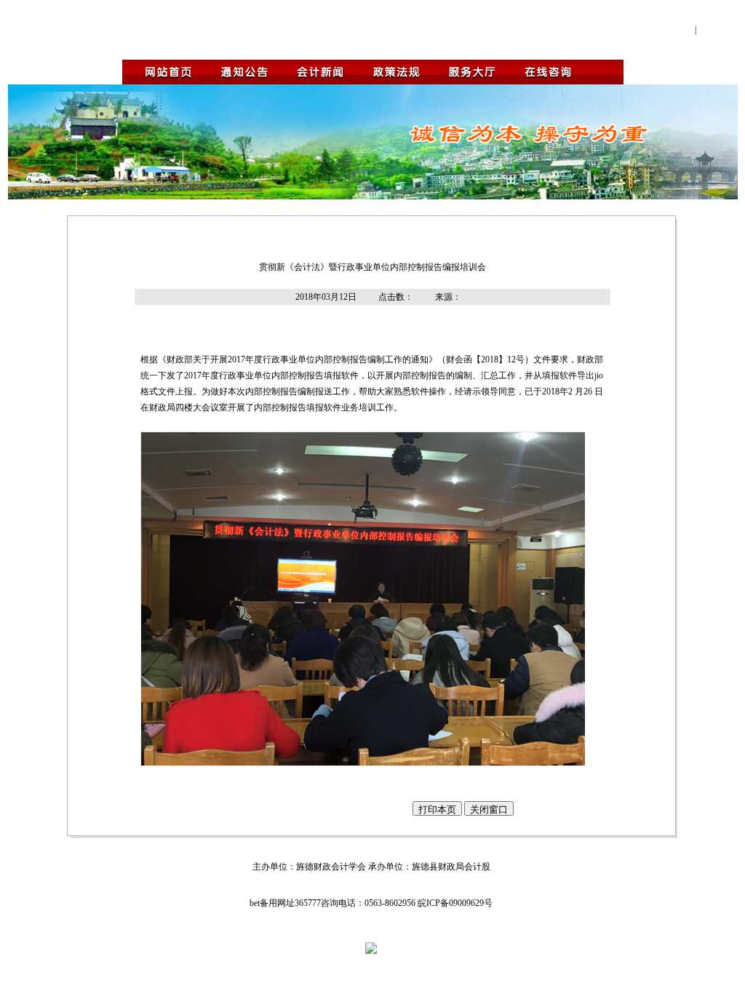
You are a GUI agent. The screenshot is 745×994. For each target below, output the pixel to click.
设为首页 (674, 29)
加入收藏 (717, 29)
